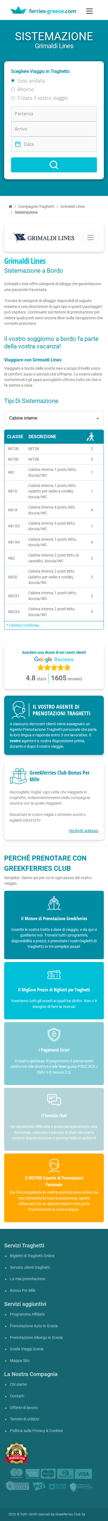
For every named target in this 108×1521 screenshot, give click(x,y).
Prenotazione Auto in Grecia (34, 1326)
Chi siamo (18, 1384)
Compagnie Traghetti (36, 206)
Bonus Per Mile (22, 1290)
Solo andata (31, 80)
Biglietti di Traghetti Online (32, 1256)
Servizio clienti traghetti (30, 1267)
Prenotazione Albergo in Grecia (36, 1337)
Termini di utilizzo (24, 1419)
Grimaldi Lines (72, 206)
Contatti (17, 1396)
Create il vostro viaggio (42, 98)
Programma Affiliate (27, 1314)
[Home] (10, 206)
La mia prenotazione (27, 1279)
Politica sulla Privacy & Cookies (36, 1430)
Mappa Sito (20, 1360)
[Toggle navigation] (89, 11)
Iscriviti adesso (83, 830)
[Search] (54, 164)
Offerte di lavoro (24, 1407)
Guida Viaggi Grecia (27, 1349)
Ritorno (25, 89)
